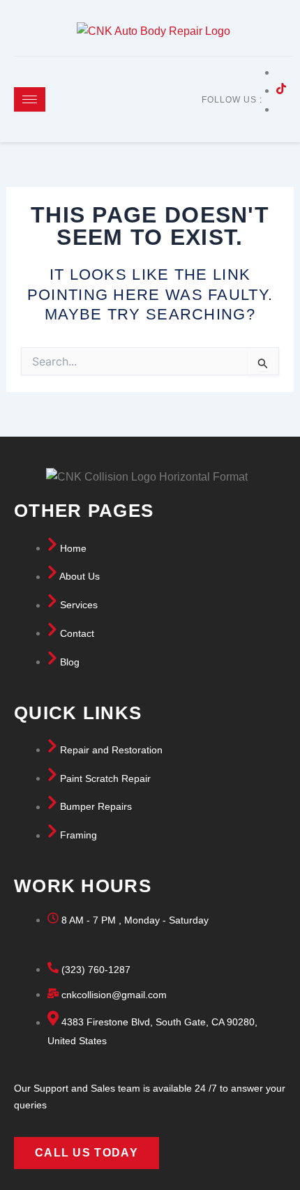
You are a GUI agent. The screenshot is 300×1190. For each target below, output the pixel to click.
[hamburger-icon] (29, 99)
